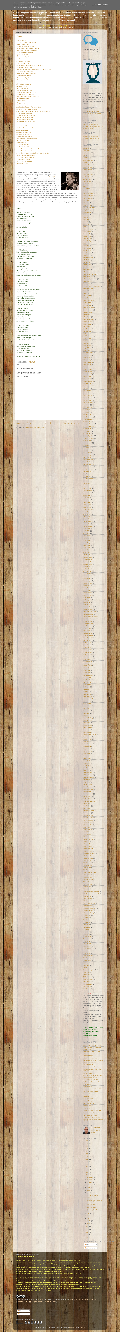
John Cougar (87, 543)
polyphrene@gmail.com (70, 1303)
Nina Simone (87, 694)
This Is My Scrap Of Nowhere (92, 1110)
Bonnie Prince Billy (88, 229)
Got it (105, 5)
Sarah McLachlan (88, 817)
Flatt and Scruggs (88, 381)
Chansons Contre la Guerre (91, 1051)
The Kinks (86, 889)
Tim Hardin (86, 917)
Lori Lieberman (87, 633)
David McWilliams (88, 300)
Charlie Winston (88, 267)
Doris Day (86, 333)
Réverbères (86, 1108)
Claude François (88, 276)
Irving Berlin (86, 483)
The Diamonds (87, 870)
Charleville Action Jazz (90, 1058)
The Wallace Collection (90, 908)
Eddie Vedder (87, 340)
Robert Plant (87, 782)
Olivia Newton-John (89, 699)
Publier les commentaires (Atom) (34, 427)
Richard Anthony (88, 772)
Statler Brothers (88, 839)
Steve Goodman (88, 848)
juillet (88, 1190)
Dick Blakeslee (87, 312)
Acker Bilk (86, 148)
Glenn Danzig (87, 431)
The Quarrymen (88, 898)
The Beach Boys (88, 860)
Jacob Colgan (87, 490)
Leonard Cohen (88, 607)
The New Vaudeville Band (91, 894)
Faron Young (87, 376)
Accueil (48, 423)
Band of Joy (86, 191)
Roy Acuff (86, 803)
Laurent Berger (87, 1086)
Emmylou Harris (88, 362)
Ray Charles (87, 758)
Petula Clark (87, 739)
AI (84, 155)
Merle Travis (87, 659)
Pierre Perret (87, 746)
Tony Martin (86, 941)
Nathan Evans (87, 682)
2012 (87, 1227)
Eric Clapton (87, 364)
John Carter (86, 540)
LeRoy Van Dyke (88, 609)
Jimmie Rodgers (88, 519)
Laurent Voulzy (87, 592)
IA (84, 474)
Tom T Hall (86, 931)
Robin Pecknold (88, 789)
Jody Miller (86, 531)
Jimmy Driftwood (88, 521)
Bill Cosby (86, 203)
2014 (87, 1172)
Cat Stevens (87, 253)
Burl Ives (86, 245)
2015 (87, 1169)
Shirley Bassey (87, 827)
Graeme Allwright (88, 438)
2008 (87, 1237)
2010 (87, 1232)
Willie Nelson (87, 986)
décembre (90, 1177)
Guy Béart (86, 445)
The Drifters (86, 874)
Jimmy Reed (87, 523)
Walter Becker (87, 977)
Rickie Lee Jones (88, 777)
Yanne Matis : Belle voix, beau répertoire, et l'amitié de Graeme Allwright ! (93, 1119)
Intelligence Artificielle (89, 481)
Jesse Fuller (87, 514)
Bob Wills (86, 222)
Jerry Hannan (87, 507)
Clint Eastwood (87, 281)
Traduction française (89, 955)
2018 (87, 1161)
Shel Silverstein (88, 825)
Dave (85, 293)
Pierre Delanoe (87, 744)
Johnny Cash (87, 554)
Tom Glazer (86, 922)
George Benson (88, 419)
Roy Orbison (87, 806)
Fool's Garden (87, 383)
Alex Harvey (87, 162)
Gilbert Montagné (88, 426)
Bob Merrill (86, 217)
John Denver (87, 545)
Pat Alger (86, 708)
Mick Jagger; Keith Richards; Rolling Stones (91, 664)
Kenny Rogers (87, 580)
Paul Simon (86, 722)
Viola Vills (86, 972)
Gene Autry (86, 409)
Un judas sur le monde (90, 1115)
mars (88, 1218)
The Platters (87, 896)
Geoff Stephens (88, 417)
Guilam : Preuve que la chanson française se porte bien (92, 1076)
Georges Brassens (88, 424)
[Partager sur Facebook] (24, 362)
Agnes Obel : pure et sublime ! (92, 1045)
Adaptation (86, 150)
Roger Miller (87, 796)
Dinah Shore (87, 317)
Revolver (86, 770)
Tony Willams (87, 946)
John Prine (86, 552)
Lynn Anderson (87, 640)
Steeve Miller (87, 844)
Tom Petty (86, 929)
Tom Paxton (86, 927)
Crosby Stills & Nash (89, 288)
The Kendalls (87, 886)
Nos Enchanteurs (88, 1103)
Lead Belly (86, 597)
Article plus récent (23, 423)
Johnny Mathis (87, 562)
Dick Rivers (86, 314)
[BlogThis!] (20, 362)
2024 (87, 1146)
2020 (87, 1156)
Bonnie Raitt (87, 231)
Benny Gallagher (88, 195)
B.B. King (86, 188)
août (88, 1187)
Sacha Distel (87, 813)
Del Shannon (87, 305)
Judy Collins (87, 569)
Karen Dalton (87, 578)
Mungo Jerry (87, 672)
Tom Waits (86, 934)
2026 (87, 1141)
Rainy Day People (92, 1209)
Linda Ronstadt (87, 621)
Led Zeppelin (87, 600)
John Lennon (87, 547)
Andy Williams (87, 167)
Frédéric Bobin (87, 1073)
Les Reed (86, 619)
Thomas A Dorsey (88, 913)
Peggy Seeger (87, 727)
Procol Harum (87, 751)
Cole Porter (86, 283)
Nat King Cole (87, 680)
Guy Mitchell (87, 447)
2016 (87, 1167)
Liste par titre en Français (91, 111)
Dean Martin (87, 302)
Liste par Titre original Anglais (92, 113)
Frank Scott (86, 388)
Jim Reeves (86, 516)
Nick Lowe (86, 691)
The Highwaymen (88, 879)
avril (88, 1215)
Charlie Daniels (87, 262)
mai (88, 1213)
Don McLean (87, 329)
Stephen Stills (87, 846)
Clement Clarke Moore (90, 279)
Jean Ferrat (86, 500)
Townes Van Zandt (88, 948)
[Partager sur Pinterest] (26, 362)
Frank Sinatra (87, 390)
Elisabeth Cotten (88, 352)
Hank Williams (87, 457)
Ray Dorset (86, 763)
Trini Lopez (86, 958)
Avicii (84, 186)
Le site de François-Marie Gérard (93, 1089)
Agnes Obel (86, 153)
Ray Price (86, 765)
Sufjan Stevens (87, 851)
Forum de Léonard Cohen (91, 1067)
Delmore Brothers (88, 307)
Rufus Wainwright (88, 810)
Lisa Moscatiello (88, 626)
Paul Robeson (87, 720)
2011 (87, 1229)
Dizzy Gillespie (87, 321)
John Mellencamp (88, 550)
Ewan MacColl (87, 374)
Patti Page (86, 713)
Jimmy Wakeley (88, 526)
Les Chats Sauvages (89, 611)
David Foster (87, 298)
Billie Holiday (87, 205)
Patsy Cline (86, 710)
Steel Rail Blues (91, 1207)
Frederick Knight (88, 402)
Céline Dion (86, 255)
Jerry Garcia (87, 504)
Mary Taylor (86, 654)
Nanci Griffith (87, 677)
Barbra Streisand (88, 193)
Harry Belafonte (88, 459)
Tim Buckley (87, 915)
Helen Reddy (87, 462)
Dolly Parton (87, 324)
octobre (89, 1182)
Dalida (85, 291)
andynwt (71, 1327)
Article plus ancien (71, 423)
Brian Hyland (87, 238)
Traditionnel (86, 951)
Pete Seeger (87, 732)
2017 (87, 1164)
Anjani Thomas (87, 169)
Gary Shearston (88, 407)
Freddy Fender (87, 400)
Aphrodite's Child (88, 174)
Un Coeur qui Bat (88, 1113)
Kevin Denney (87, 583)
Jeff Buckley (87, 502)
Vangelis (85, 962)
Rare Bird (86, 756)
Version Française (88, 970)
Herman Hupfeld (88, 466)
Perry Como (87, 730)
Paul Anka (86, 715)
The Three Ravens (92, 1195)
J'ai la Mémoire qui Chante (91, 1079)
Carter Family (87, 250)
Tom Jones (86, 924)
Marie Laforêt (87, 647)
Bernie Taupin (87, 198)
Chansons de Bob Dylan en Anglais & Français (91, 1054)
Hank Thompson (88, 455)
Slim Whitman (87, 832)
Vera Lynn (86, 965)
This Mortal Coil (88, 910)
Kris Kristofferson (88, 588)
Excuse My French (88, 1064)
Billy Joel (86, 210)
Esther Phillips (87, 369)
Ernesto (85, 367)
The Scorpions (87, 905)
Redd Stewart (87, 768)
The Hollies (86, 882)
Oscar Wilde (87, 701)
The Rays (86, 901)
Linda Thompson (88, 623)
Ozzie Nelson (87, 706)
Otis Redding (87, 703)
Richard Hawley (88, 775)
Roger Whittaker (88, 798)
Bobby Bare (86, 224)
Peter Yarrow (87, 737)
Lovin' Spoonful (88, 638)
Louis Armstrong (88, 635)
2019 (87, 1159)
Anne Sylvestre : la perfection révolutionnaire (92, 1048)
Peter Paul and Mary (89, 734)
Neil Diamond (87, 684)
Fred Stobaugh (87, 395)
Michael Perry (87, 661)
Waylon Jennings (88, 979)
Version (85, 967)
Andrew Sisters (87, 165)
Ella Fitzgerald (87, 355)
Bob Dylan (86, 214)
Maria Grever (87, 645)
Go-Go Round (91, 1204)
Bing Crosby (87, 212)
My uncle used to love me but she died (94, 1201)
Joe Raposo (87, 535)
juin (88, 1193)
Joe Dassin (86, 533)
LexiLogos (86, 1096)
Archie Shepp (87, 177)
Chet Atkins (86, 269)
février (89, 1221)
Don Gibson (86, 326)
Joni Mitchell (87, 566)
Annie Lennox (87, 172)
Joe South (86, 538)
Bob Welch (86, 219)
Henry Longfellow (88, 464)
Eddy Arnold (87, 343)
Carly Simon (87, 248)
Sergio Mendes (87, 822)
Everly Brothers (88, 371)
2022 (87, 1151)
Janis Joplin (86, 495)
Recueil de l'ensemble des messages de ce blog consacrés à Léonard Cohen (93, 126)
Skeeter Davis (87, 829)
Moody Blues (87, 668)
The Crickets (87, 867)
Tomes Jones (87, 936)
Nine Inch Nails (87, 696)
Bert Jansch (86, 200)
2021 (87, 1154)
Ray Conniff (86, 760)
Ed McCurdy (87, 338)
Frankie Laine (87, 393)
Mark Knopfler (87, 649)
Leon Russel (87, 604)
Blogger (83, 1327)
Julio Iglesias (87, 573)
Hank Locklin (87, 452)
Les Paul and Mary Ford (90, 616)
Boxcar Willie (87, 236)
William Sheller (87, 984)
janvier (89, 1223)
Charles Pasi (87, 260)
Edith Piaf (86, 350)
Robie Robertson (88, 787)
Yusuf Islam (86, 989)
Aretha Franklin (88, 179)
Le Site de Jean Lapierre (90, 1091)
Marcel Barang (87, 1101)
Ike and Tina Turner (89, 478)
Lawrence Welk (88, 595)
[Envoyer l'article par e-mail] (17, 364)
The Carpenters (88, 865)
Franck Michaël (88, 386)
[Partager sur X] (22, 362)
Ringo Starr (86, 779)
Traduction (86, 953)
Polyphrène (86, 748)
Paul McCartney (88, 718)
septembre (90, 1185)
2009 (87, 1234)
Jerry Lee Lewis (88, 509)
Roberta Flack (87, 784)
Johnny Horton (87, 557)
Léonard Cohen (88, 1093)
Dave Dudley (87, 295)
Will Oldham (87, 981)
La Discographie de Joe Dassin (92, 1082)
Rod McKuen (87, 791)
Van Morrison (87, 960)
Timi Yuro (86, 920)
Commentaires (90, 1248)
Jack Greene (87, 485)
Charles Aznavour (88, 257)
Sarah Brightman (88, 815)
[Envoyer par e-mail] (19, 362)
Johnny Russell (87, 564)
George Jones (87, 421)
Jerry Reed (86, 512)
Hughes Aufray (87, 471)
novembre (90, 1179)
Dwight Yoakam (88, 336)
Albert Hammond (88, 160)
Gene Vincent (87, 414)
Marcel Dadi (87, 642)
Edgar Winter (87, 348)
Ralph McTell (87, 753)
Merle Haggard (87, 657)
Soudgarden (87, 834)
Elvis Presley (87, 360)
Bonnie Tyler (87, 234)
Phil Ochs (86, 741)
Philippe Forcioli (88, 1105)
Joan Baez (86, 528)
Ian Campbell (87, 476)
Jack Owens (87, 488)
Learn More (96, 5)
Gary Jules (86, 405)
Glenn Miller (87, 433)
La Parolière (87, 1084)
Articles (88, 1244)
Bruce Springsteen (88, 241)
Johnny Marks (87, 559)
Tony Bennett (87, 939)
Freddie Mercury (88, 397)
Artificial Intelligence (89, 184)
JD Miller (86, 497)
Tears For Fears (88, 858)
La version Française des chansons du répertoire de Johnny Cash (91, 138)
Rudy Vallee (86, 808)
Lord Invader (87, 630)
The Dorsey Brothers (89, 872)
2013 (87, 1175)
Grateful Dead (87, 443)
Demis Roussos (88, 310)
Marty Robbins (87, 652)
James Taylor (87, 493)
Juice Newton (87, 571)
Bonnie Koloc (87, 226)
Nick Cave (86, 689)
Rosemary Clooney (89, 801)
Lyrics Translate (88, 1098)
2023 (87, 1148)
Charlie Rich (87, 264)
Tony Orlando (87, 943)
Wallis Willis (86, 974)
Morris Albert (87, 670)
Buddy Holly (86, 243)
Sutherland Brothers (89, 853)
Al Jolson (86, 157)
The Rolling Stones (89, 903)
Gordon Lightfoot (51, 177)
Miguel (19, 36)
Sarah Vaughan (88, 820)
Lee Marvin (86, 602)
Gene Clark (86, 412)
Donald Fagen (87, 331)
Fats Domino (87, 378)
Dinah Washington (88, 319)
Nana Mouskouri (88, 675)
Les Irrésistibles (88, 614)
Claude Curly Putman (89, 274)
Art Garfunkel (87, 181)
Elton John (86, 357)
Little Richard (87, 628)
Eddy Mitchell (87, 345)
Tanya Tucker (87, 855)
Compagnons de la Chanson (91, 286)
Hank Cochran (87, 450)
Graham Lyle (87, 440)
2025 (87, 1143)
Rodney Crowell (88, 794)
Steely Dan (86, 841)
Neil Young (86, 687)
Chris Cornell (87, 272)
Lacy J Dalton (87, 590)
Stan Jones (86, 836)
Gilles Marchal (87, 428)
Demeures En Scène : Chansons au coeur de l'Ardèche (93, 1061)
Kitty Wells (86, 585)
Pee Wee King (87, 725)
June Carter (86, 576)
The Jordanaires (88, 884)
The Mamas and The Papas (91, 891)
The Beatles (87, 863)
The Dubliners (87, 877)
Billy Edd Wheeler (88, 207)
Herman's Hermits (88, 469)
